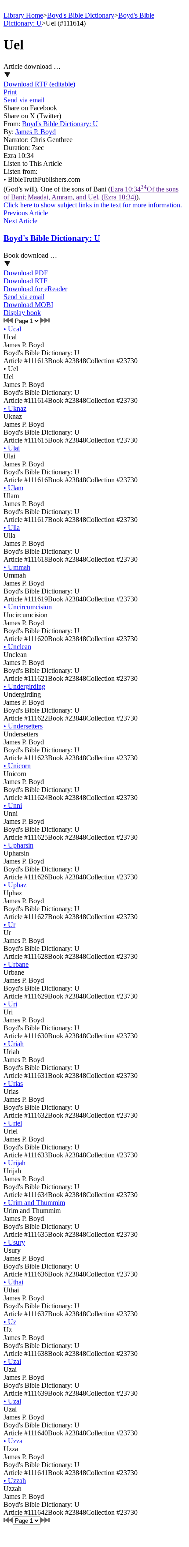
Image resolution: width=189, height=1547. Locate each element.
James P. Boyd (35, 131)
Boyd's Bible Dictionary (80, 15)
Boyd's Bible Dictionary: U (60, 124)
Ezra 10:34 (91, 193)
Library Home (23, 15)
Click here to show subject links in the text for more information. (93, 205)
